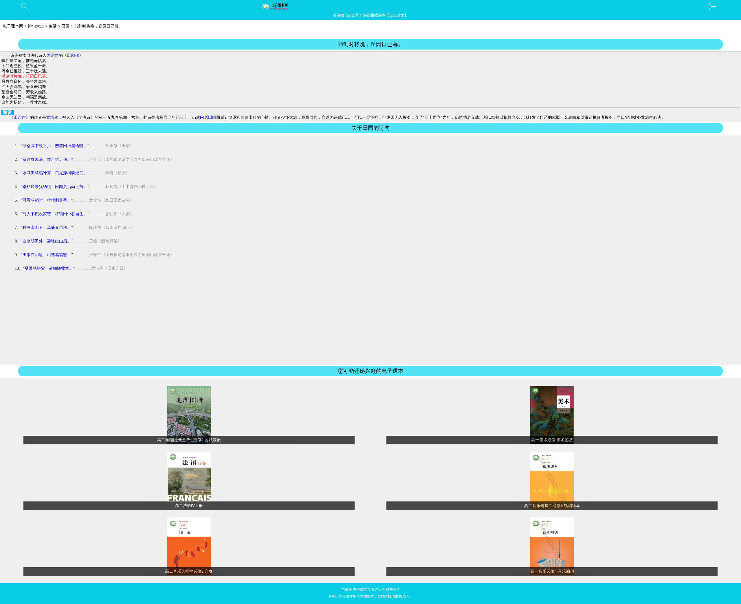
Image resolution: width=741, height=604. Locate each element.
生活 (53, 26)
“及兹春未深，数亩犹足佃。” (47, 159)
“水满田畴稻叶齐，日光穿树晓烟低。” (55, 173)
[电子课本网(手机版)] (370, 6)
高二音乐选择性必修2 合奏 (189, 571)
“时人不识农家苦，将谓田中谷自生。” (55, 214)
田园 (65, 26)
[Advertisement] (370, 321)
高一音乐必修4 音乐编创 (552, 571)
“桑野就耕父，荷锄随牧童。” (49, 268)
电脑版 (347, 589)
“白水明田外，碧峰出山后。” (47, 241)
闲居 (204, 117)
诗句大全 (36, 26)
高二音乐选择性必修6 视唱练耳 (552, 505)
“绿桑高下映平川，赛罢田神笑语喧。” (55, 146)
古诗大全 (378, 589)
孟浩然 (53, 55)
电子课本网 (13, 26)
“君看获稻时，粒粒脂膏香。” (47, 200)
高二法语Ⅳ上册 (189, 505)
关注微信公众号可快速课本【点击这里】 (370, 15)
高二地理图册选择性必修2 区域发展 (189, 440)
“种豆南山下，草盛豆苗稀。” (47, 227)
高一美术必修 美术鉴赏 (552, 440)
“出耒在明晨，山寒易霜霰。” (47, 255)
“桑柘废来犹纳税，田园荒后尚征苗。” (55, 187)
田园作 (73, 55)
